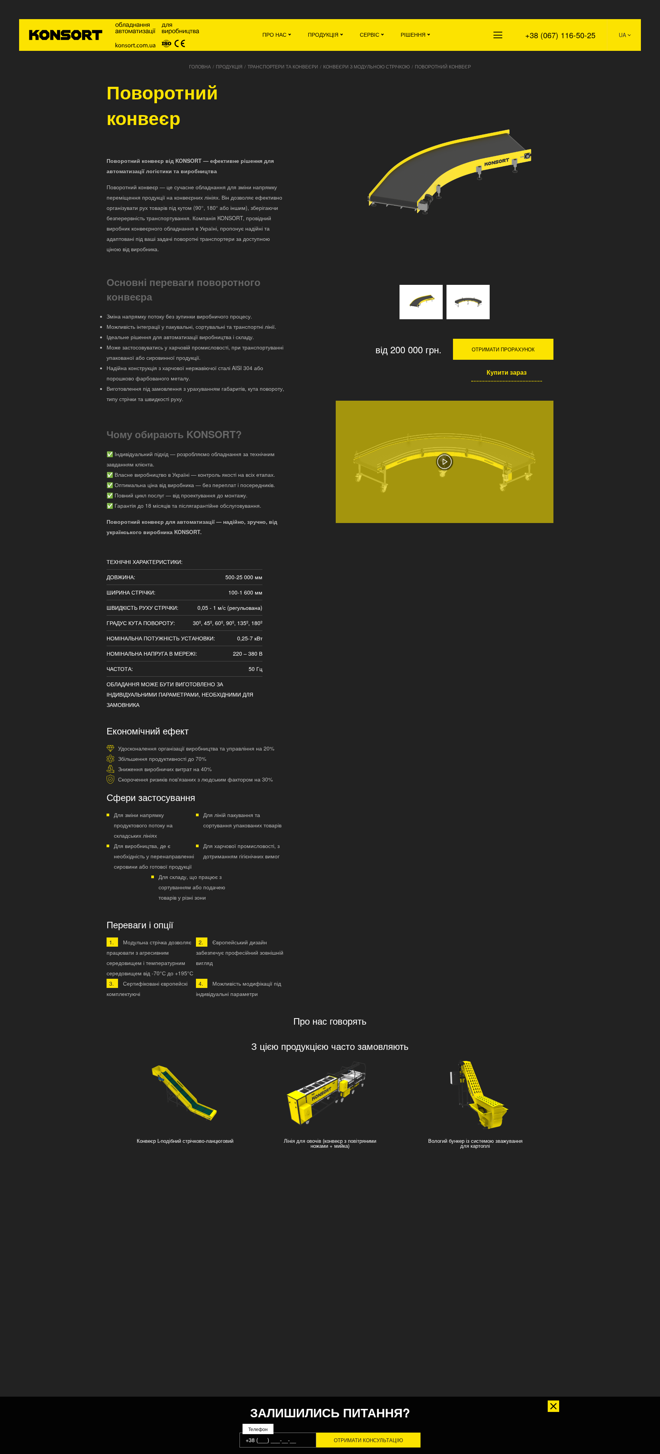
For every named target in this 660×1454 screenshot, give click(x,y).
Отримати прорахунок (503, 349)
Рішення (413, 34)
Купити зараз (507, 372)
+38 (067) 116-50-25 (560, 35)
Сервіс (369, 34)
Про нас (274, 34)
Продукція (323, 34)
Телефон (258, 1429)
